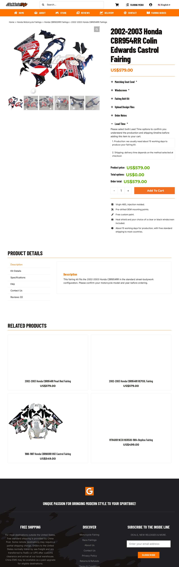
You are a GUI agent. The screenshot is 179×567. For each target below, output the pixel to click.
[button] (97, 29)
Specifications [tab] (17, 277)
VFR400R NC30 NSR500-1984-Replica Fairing (131, 440)
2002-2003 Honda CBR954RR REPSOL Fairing (131, 381)
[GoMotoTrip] (16, 3)
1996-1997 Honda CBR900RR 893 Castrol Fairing (48, 454)
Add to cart (155, 190)
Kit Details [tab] (15, 271)
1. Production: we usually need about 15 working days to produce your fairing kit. (139, 143)
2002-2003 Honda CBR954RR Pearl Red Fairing (48, 381)
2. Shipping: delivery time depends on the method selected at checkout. (142, 154)
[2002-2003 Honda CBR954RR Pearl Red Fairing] (36, 336)
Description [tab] (16, 264)
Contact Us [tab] (16, 290)
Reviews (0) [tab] (16, 297)
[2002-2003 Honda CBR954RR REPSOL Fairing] (119, 336)
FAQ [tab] (12, 284)
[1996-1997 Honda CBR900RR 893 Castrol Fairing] (36, 395)
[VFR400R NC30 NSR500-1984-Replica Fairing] (119, 395)
